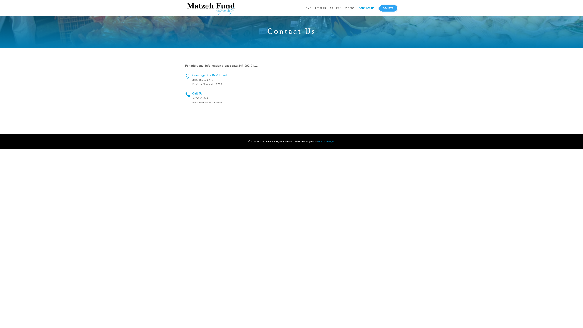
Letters (320, 8)
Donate (388, 8)
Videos (350, 8)
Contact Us (367, 8)
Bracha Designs (326, 141)
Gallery (335, 8)
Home (307, 8)
